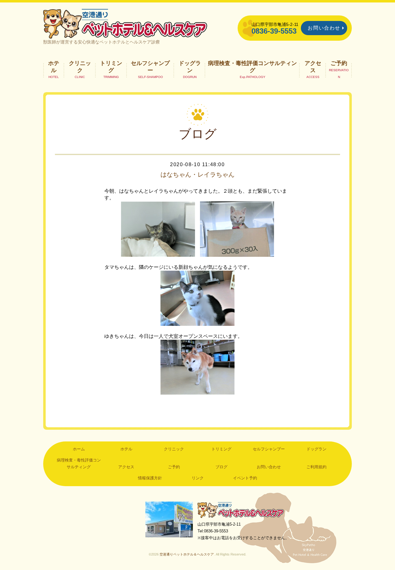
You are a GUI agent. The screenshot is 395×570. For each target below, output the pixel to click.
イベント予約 (245, 478)
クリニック (80, 66)
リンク (198, 478)
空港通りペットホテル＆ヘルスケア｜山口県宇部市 (125, 23)
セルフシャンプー (150, 66)
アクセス (313, 66)
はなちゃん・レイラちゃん (197, 174)
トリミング (111, 66)
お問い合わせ (324, 28)
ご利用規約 (316, 467)
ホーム (79, 449)
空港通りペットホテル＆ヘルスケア (241, 510)
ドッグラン (190, 66)
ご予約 (339, 63)
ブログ (221, 467)
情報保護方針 (150, 478)
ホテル (53, 66)
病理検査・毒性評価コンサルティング (252, 66)
